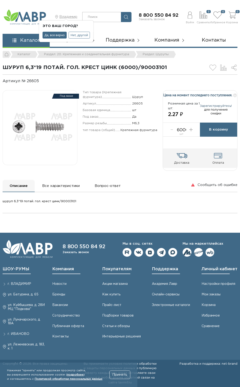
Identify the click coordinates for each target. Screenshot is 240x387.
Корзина (209, 305)
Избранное (211, 315)
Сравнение (211, 326)
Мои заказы (211, 294)
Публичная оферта (68, 326)
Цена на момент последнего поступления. (198, 95)
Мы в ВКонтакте (138, 252)
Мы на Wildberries (210, 252)
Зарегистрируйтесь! (216, 105)
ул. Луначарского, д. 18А (24, 321)
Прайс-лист (111, 305)
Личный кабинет (219, 269)
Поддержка (165, 269)
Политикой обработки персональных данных (68, 379)
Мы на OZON (198, 252)
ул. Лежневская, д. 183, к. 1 (26, 346)
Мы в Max (172, 252)
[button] (189, 17)
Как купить (111, 294)
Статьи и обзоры (116, 326)
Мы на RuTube (127, 252)
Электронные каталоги (171, 305)
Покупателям (117, 269)
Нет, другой (79, 35)
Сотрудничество (66, 315)
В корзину (218, 129)
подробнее (75, 374)
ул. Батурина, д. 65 (23, 294)
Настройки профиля (218, 284)
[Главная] (7, 54)
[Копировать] (42, 81)
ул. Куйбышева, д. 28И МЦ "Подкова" (26, 307)
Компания (63, 269)
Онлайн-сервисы (166, 294)
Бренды (58, 294)
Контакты (214, 40)
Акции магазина (115, 284)
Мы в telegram (161, 252)
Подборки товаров (118, 315)
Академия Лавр (164, 284)
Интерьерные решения (121, 336)
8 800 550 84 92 (158, 15)
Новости (59, 284)
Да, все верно (55, 35)
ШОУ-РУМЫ (16, 269)
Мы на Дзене (150, 252)
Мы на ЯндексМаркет (187, 252)
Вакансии (60, 305)
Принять (119, 374)
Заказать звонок (152, 19)
